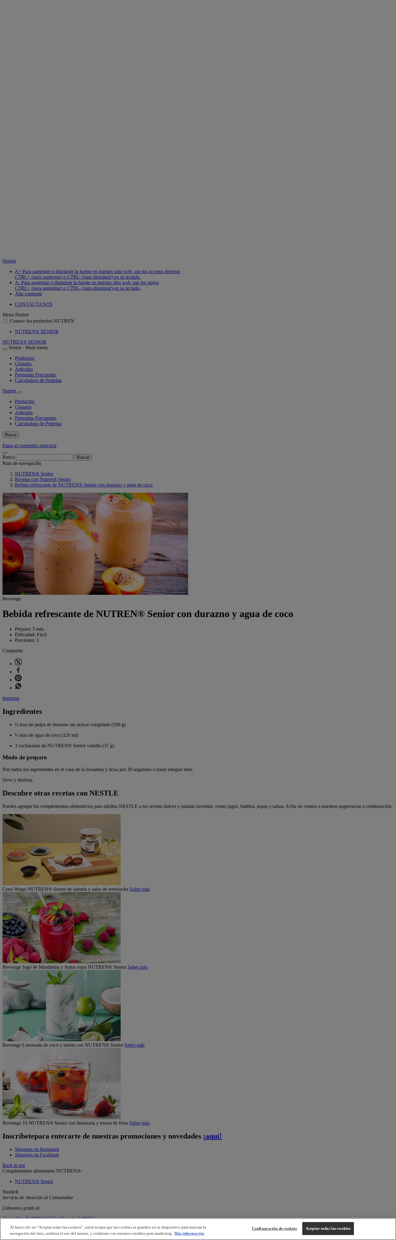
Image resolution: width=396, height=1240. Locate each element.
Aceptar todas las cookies (328, 1228)
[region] (198, 1229)
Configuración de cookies (274, 1228)
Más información (189, 1233)
